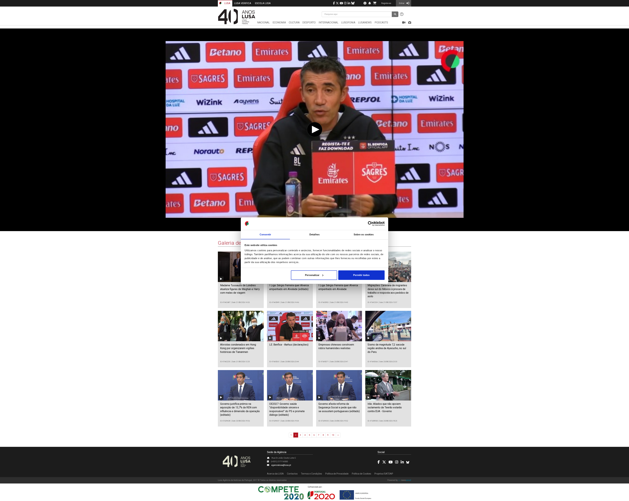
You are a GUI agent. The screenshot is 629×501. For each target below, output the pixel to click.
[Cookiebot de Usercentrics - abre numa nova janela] (370, 223)
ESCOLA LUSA (263, 3)
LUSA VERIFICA (242, 3)
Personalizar (312, 275)
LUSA (227, 3)
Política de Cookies (361, 473)
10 (333, 435)
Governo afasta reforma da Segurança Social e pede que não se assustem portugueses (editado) (339, 407)
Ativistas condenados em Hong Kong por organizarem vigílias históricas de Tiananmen (238, 348)
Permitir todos (361, 275)
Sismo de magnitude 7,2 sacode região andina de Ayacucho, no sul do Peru (387, 348)
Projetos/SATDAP (383, 473)
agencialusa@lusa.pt (281, 465)
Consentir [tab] (265, 234)
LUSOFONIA (348, 22)
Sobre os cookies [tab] (364, 234)
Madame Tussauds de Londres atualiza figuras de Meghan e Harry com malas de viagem (240, 289)
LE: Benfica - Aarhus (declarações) (288, 344)
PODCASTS (381, 22)
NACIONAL (263, 22)
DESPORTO (309, 22)
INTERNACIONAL (328, 22)
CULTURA (294, 22)
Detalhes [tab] (314, 234)
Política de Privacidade (337, 473)
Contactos (292, 473)
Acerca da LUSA (275, 473)
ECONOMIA (279, 22)
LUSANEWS (365, 22)
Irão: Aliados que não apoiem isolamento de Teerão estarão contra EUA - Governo (385, 407)
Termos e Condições (311, 473)
